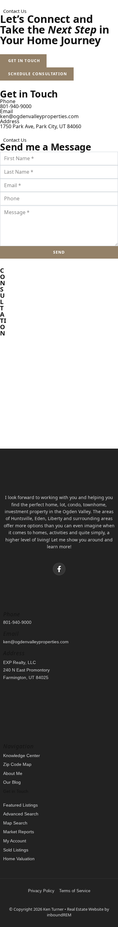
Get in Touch (15, 791)
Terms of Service (74, 890)
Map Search (15, 822)
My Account (14, 840)
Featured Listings (20, 805)
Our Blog (12, 782)
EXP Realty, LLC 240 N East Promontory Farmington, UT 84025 (26, 670)
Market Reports (18, 831)
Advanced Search (20, 813)
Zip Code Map (17, 764)
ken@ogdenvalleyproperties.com (39, 116)
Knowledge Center (21, 755)
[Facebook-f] (59, 569)
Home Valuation (19, 858)
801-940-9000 (15, 106)
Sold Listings (15, 849)
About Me (12, 773)
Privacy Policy (41, 890)
